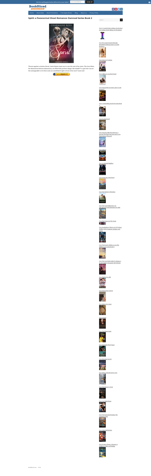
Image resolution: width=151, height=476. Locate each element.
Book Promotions (52, 13)
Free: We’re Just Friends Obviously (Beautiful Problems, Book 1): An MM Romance (109, 44)
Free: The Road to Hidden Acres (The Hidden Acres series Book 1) (109, 246)
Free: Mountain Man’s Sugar (107, 345)
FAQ (113, 468)
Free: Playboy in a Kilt (105, 277)
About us (84, 13)
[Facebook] (113, 9)
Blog (76, 13)
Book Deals (40, 13)
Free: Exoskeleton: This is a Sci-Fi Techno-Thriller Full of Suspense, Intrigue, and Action (110, 229)
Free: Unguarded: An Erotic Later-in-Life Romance (110, 88)
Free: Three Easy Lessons (106, 290)
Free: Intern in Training (105, 60)
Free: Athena (102, 149)
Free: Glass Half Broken (105, 430)
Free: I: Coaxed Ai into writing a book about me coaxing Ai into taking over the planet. (110, 29)
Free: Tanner (102, 317)
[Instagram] (121, 9)
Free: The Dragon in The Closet (107, 221)
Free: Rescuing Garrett (105, 359)
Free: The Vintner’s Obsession (107, 192)
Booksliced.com (32, 467)
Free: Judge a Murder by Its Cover (108, 372)
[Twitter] (118, 9)
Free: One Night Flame (105, 401)
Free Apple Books (66, 13)
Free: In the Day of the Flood (106, 177)
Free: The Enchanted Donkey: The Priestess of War (108, 415)
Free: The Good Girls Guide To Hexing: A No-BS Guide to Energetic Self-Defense (110, 262)
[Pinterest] (116, 9)
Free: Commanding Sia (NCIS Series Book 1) (110, 104)
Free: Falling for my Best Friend (107, 74)
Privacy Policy (94, 13)
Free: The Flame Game (105, 331)
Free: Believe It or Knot (105, 304)
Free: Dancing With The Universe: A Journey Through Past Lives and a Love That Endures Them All (109, 134)
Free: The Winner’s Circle (106, 387)
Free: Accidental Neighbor (106, 163)
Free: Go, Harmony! (104, 119)
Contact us (107, 468)
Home (32, 13)
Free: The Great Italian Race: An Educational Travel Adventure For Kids (109, 206)
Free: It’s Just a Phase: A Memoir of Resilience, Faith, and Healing (108, 445)
